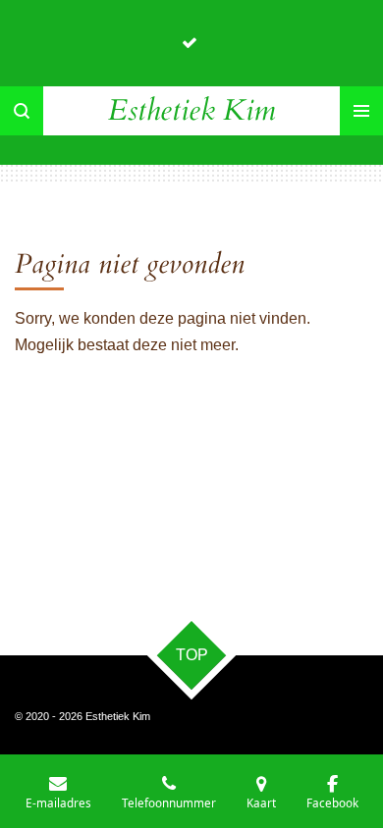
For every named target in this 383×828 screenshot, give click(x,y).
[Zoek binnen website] (21, 110)
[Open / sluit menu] (361, 110)
